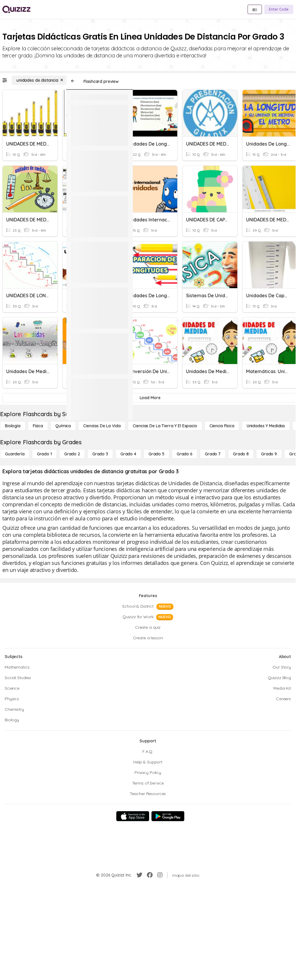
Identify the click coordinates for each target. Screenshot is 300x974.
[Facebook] (150, 875)
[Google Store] (167, 816)
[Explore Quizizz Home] (16, 9)
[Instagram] (160, 875)
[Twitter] (139, 875)
